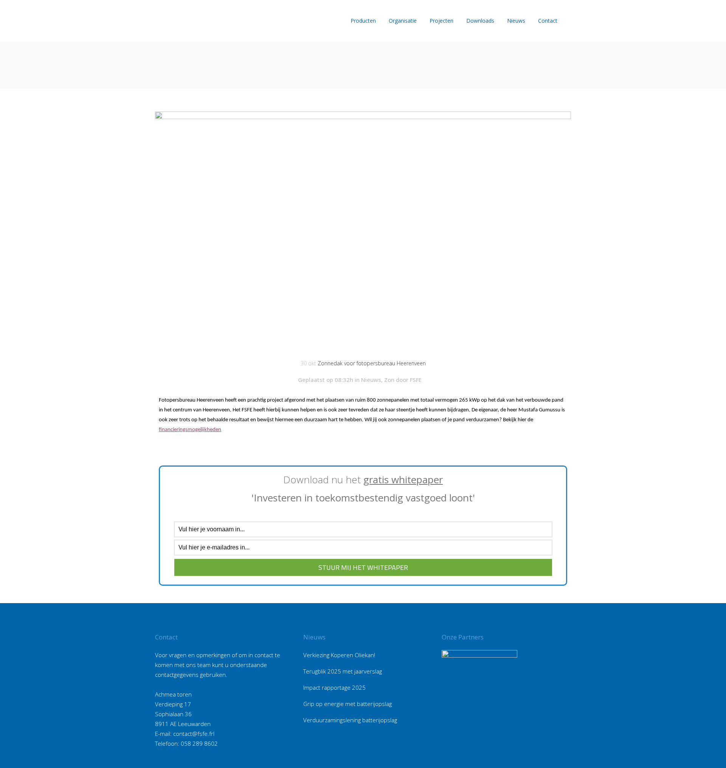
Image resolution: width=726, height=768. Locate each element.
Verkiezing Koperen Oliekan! (339, 655)
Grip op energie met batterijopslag (347, 703)
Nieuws (371, 379)
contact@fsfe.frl (193, 733)
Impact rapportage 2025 (334, 687)
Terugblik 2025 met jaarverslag (342, 671)
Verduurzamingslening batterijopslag (350, 720)
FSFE (416, 379)
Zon (389, 379)
